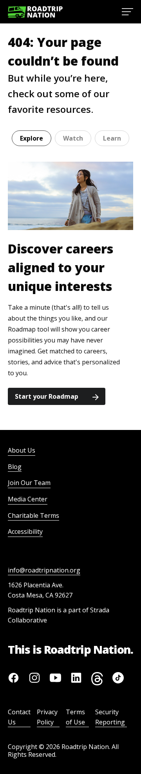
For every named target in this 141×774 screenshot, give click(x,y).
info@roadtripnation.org (44, 570)
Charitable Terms (33, 515)
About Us (21, 450)
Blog (15, 466)
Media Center (27, 499)
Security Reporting (110, 717)
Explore (31, 138)
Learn (112, 138)
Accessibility (25, 531)
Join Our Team (29, 482)
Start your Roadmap (46, 396)
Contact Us (19, 717)
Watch (73, 138)
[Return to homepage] (35, 12)
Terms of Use (75, 717)
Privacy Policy (47, 717)
